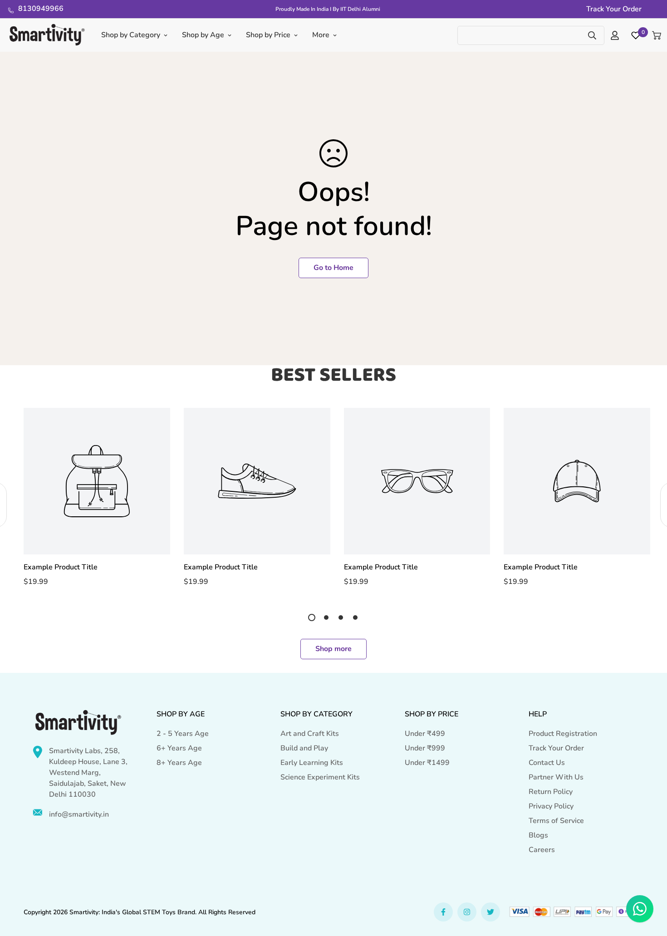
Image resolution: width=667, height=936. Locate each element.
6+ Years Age (179, 748)
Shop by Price (268, 35)
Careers (542, 850)
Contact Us (547, 763)
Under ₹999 (425, 748)
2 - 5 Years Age (183, 734)
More (320, 35)
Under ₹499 (425, 734)
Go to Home (333, 268)
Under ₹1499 (427, 763)
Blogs (538, 835)
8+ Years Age (179, 763)
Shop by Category (130, 35)
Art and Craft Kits (309, 734)
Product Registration (563, 734)
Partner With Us (556, 777)
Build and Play (304, 748)
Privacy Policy (551, 806)
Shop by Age (203, 35)
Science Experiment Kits (320, 777)
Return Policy (551, 792)
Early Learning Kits (311, 763)
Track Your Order (556, 748)
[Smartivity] (47, 35)
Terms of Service (556, 821)
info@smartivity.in (79, 814)
